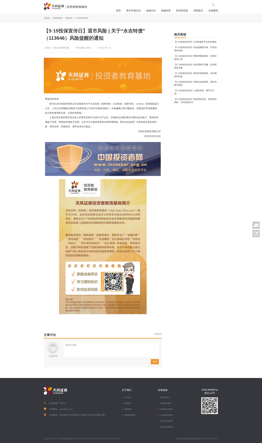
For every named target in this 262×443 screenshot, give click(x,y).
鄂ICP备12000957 (101, 439)
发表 (155, 361)
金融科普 (166, 10)
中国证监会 (164, 397)
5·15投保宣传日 (81, 18)
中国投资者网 (165, 403)
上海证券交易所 (166, 415)
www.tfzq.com (66, 409)
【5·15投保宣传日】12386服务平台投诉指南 (195, 42)
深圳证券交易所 (166, 427)
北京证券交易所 (166, 421)
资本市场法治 (133, 10)
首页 (118, 10)
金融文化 (151, 10)
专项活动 (68, 18)
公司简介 (127, 397)
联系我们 (127, 403)
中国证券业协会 (166, 409)
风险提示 (198, 10)
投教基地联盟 (129, 415)
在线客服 (127, 409)
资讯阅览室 (182, 10)
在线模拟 (213, 10)
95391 (63, 403)
